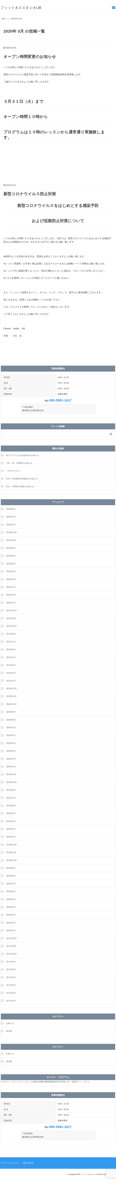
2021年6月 (11, 649)
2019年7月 (11, 798)
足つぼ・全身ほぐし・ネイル (76, 1082)
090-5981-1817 (60, 400)
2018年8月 (11, 876)
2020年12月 (11, 688)
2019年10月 (11, 782)
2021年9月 (11, 634)
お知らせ (10, 1023)
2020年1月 (11, 766)
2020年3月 (11, 751)
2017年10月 (11, 954)
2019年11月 (11, 774)
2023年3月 (11, 579)
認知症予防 (59, 1082)
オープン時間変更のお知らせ (30, 56)
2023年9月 (11, 548)
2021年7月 (11, 642)
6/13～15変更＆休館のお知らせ (20, 486)
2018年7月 (11, 884)
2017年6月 (11, 977)
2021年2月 (11, 673)
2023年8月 (11, 556)
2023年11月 (11, 540)
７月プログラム (13, 471)
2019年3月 (11, 821)
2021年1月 (11, 681)
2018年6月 (11, 891)
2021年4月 (11, 657)
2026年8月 (11, 509)
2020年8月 (11, 720)
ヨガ (3, 1082)
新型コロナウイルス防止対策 (30, 194)
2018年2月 (11, 923)
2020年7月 (11, 727)
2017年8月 (11, 969)
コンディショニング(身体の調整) (29, 1082)
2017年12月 (11, 938)
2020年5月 (11, 735)
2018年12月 (11, 845)
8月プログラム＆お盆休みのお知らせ (22, 455)
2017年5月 (11, 985)
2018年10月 (11, 860)
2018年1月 (11, 930)
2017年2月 (11, 1001)
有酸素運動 (49, 1082)
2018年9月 (11, 868)
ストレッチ (10, 1082)
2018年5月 (11, 899)
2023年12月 (11, 532)
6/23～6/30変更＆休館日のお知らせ (22, 479)
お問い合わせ (28, 1163)
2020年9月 (11, 712)
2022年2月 (11, 595)
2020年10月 (11, 704)
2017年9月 (11, 962)
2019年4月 (11, 813)
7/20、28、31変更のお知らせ (19, 463)
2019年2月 (11, 829)
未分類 (9, 1031)
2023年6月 (11, 564)
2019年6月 (11, 805)
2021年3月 (11, 665)
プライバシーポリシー (10, 1163)
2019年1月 (11, 837)
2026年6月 (11, 524)
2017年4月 (11, 993)
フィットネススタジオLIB (21, 8)
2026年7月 (11, 517)
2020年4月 (11, 743)
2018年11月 (11, 852)
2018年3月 (11, 915)
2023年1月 (11, 587)
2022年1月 (11, 603)
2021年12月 (11, 610)
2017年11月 (11, 946)
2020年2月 (11, 759)
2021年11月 (11, 618)
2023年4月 (11, 571)
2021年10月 (11, 626)
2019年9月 (11, 790)
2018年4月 (11, 907)
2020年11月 (11, 696)
